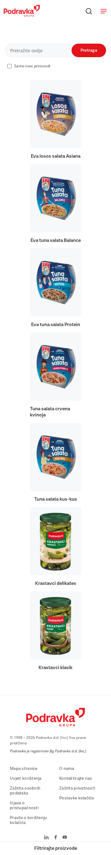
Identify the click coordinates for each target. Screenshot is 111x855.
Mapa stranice (24, 768)
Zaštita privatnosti (77, 788)
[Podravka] (22, 15)
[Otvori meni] (103, 11)
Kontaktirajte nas (75, 778)
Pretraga (88, 50)
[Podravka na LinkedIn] (46, 837)
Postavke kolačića (76, 798)
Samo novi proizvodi (32, 66)
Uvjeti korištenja (26, 778)
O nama (66, 768)
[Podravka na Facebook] (55, 837)
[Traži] (88, 11)
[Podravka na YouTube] (65, 837)
